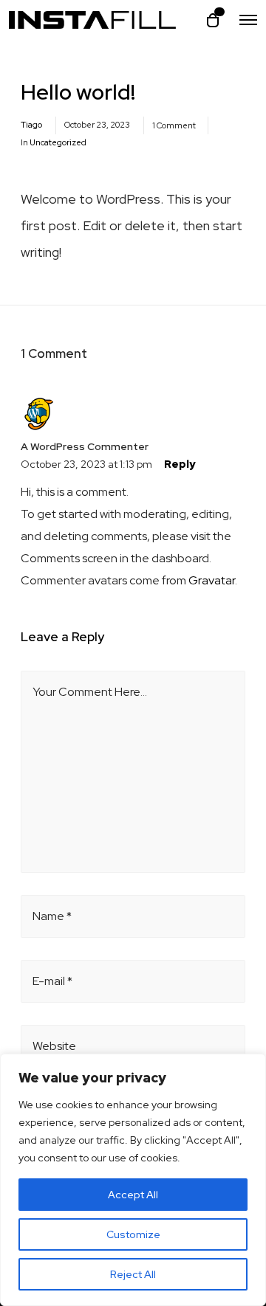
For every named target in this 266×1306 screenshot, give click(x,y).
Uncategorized (58, 142)
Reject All (133, 1274)
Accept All (133, 1194)
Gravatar (211, 580)
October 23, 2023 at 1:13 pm (86, 464)
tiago (31, 125)
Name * (52, 916)
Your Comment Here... (90, 691)
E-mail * (52, 981)
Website (54, 1046)
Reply (179, 464)
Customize (133, 1234)
